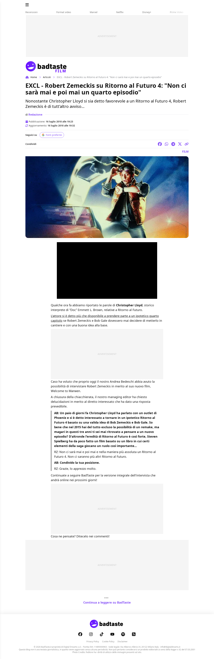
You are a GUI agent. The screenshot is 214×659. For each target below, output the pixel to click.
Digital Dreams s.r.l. (72, 646)
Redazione (35, 114)
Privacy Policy (92, 641)
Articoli (47, 77)
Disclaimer (123, 641)
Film (185, 151)
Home (33, 77)
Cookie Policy (108, 641)
